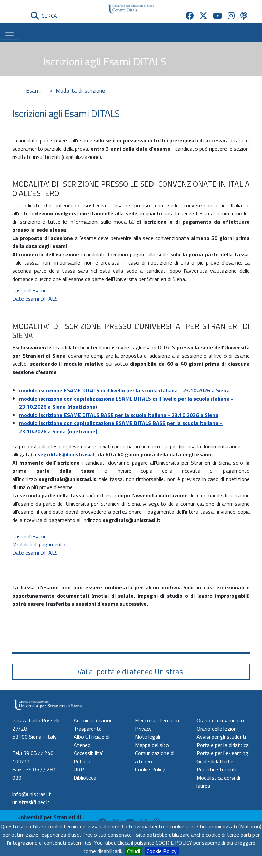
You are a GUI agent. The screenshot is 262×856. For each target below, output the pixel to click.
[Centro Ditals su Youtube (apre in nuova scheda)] (217, 16)
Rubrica (82, 761)
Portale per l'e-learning (222, 753)
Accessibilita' (88, 753)
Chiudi (133, 851)
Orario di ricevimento (220, 720)
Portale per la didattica (222, 745)
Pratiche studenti (216, 769)
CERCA (48, 16)
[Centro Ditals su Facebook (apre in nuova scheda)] (190, 16)
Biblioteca (85, 778)
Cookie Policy (162, 851)
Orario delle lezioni (217, 728)
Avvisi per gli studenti (221, 737)
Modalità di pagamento (39, 544)
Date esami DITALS (35, 299)
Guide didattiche (214, 761)
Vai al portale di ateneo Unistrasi (131, 671)
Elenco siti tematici (157, 720)
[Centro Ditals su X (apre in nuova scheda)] (203, 16)
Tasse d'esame (29, 290)
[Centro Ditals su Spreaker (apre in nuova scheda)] (243, 16)
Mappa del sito (152, 745)
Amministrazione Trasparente (93, 724)
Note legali (147, 737)
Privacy (143, 728)
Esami (33, 90)
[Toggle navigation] (9, 33)
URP (79, 769)
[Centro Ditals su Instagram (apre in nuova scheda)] (231, 16)
